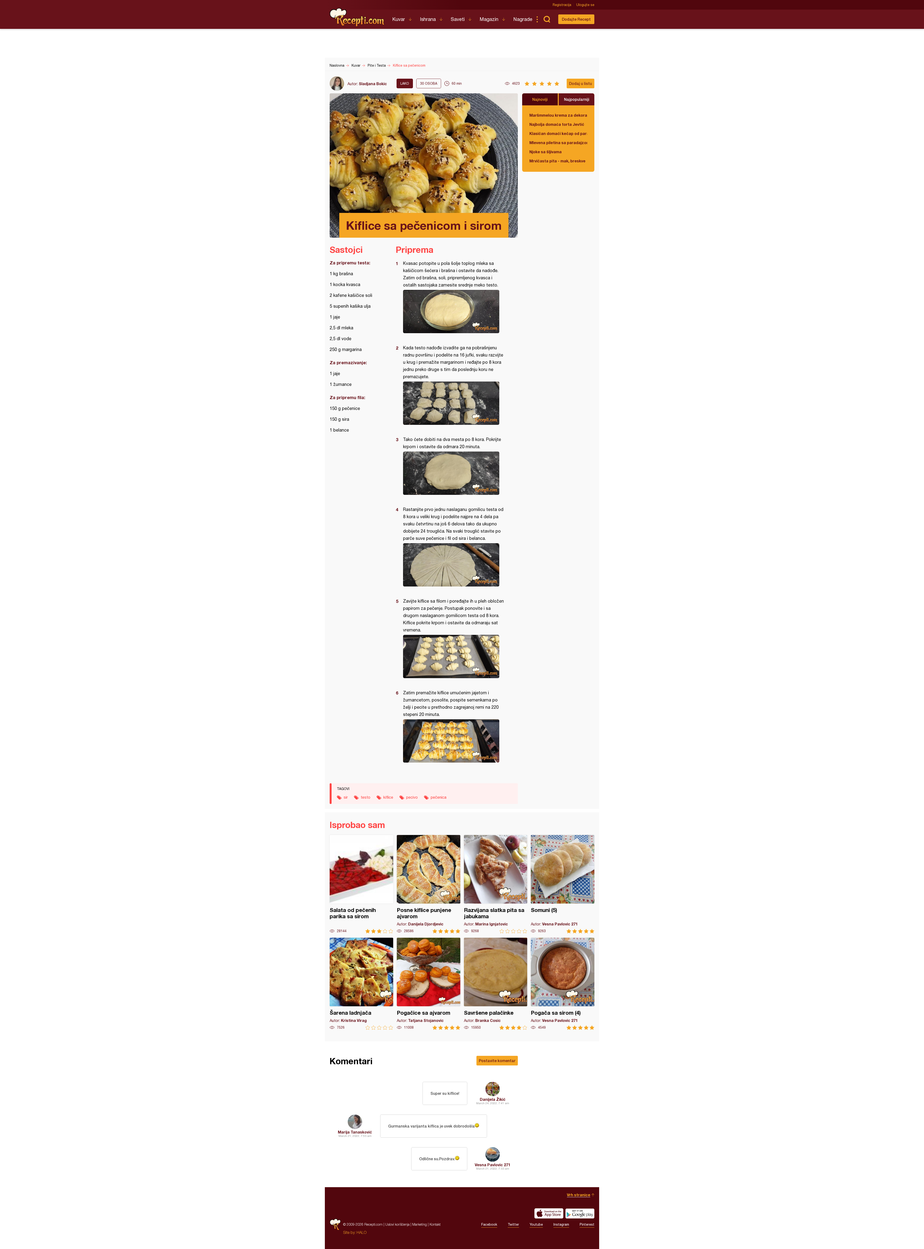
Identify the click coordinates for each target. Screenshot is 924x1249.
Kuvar (398, 19)
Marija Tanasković (355, 1132)
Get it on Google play (579, 1213)
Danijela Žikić (493, 1099)
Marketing (419, 1224)
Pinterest (587, 1224)
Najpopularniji (576, 99)
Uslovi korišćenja (397, 1224)
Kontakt (435, 1224)
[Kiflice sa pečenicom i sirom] (454, 311)
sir (346, 797)
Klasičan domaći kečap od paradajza (558, 133)
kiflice (388, 797)
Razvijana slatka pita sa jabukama (495, 884)
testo (365, 797)
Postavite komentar (497, 1060)
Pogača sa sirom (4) (562, 984)
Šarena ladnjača (361, 984)
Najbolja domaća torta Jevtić (556, 124)
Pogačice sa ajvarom (428, 984)
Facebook (489, 1224)
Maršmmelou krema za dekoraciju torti (558, 115)
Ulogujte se (585, 5)
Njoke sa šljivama (545, 151)
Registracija (562, 5)
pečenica (438, 797)
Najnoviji (540, 99)
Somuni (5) (562, 884)
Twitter (513, 1224)
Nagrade (522, 19)
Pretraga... (546, 19)
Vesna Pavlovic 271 (492, 1164)
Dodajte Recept (576, 19)
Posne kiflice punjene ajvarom (428, 884)
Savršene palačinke (495, 984)
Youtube (536, 1224)
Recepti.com (357, 17)
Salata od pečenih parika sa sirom (361, 884)
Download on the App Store (548, 1213)
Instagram (561, 1224)
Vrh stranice (578, 1194)
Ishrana (428, 19)
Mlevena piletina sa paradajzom (558, 142)
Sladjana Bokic (373, 83)
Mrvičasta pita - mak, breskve (557, 161)
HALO (361, 1232)
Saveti (458, 19)
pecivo (412, 797)
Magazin (489, 19)
